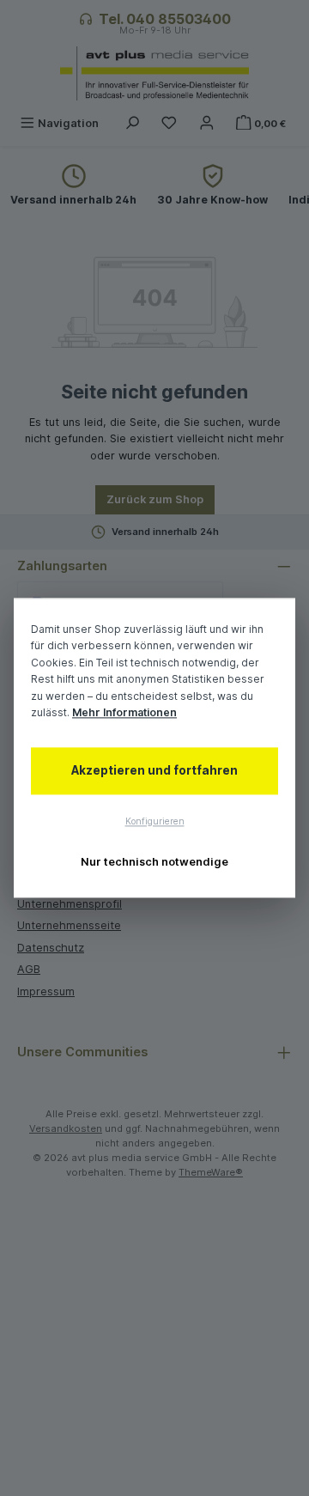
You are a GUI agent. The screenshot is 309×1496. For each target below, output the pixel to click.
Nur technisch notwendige (154, 861)
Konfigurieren (155, 821)
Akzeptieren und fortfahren (154, 770)
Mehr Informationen (124, 713)
